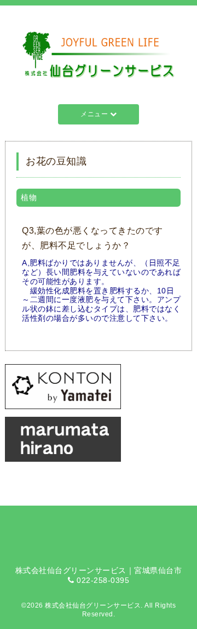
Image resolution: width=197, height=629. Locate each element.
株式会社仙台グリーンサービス (93, 605)
